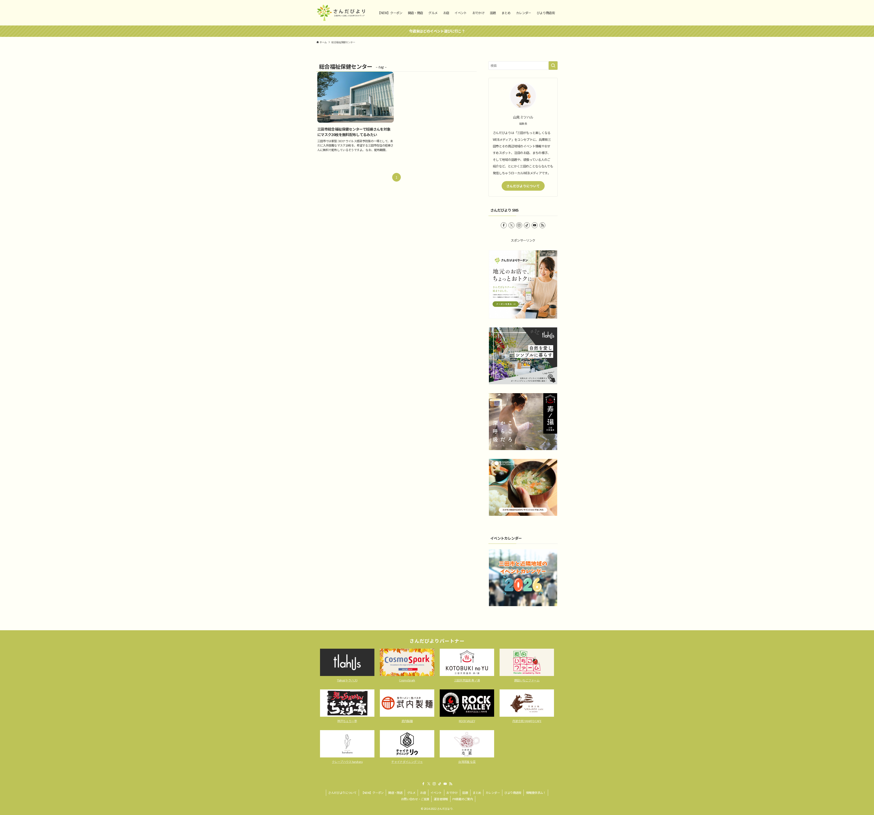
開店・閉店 (395, 792)
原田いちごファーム (526, 680)
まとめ (477, 792)
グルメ (411, 792)
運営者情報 (441, 799)
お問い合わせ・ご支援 (415, 799)
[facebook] (504, 225)
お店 (423, 792)
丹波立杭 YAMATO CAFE (526, 721)
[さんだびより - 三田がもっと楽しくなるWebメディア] (341, 13)
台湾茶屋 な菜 (467, 761)
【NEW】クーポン (372, 792)
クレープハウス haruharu (347, 761)
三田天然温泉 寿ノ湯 (467, 680)
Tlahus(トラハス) (347, 680)
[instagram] (519, 225)
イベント (436, 792)
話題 (465, 792)
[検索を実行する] (553, 65)
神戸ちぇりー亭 (347, 721)
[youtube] (535, 225)
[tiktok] (527, 225)
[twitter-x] (511, 225)
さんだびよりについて (523, 186)
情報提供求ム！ (536, 792)
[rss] (542, 225)
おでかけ (451, 792)
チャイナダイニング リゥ (407, 761)
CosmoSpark (407, 680)
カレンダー (493, 792)
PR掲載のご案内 (462, 799)
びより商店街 (512, 792)
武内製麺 (407, 721)
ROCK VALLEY (467, 721)
